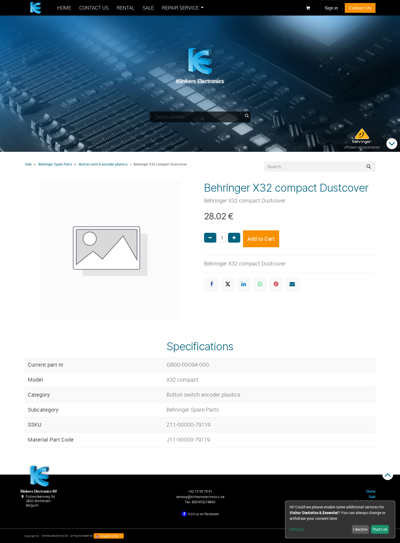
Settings (297, 529)
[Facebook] (211, 284)
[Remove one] (210, 238)
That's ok (379, 529)
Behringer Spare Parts (55, 164)
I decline (360, 529)
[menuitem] (64, 8)
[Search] (369, 166)
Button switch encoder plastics (103, 164)
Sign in (331, 8)
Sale (28, 164)
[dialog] (340, 519)
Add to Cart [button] (261, 238)
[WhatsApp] (259, 284)
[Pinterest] (276, 284)
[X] (227, 284)
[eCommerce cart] (307, 8)
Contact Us (360, 8)
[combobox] (200, 116)
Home (371, 491)
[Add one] (234, 238)
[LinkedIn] (243, 284)
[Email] (292, 284)
